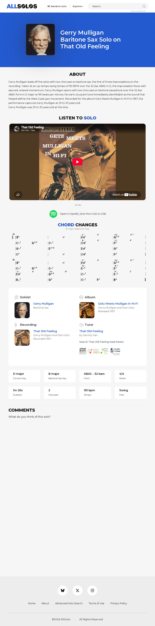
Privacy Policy (118, 603)
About (45, 603)
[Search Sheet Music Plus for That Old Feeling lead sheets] (83, 351)
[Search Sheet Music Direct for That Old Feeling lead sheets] (93, 351)
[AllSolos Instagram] (92, 590)
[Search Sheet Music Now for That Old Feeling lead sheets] (105, 351)
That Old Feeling (45, 331)
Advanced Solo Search (68, 603)
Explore (77, 6)
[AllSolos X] (77, 590)
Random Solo (58, 6)
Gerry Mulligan (43, 303)
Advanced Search (138, 11)
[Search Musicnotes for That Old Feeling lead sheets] (116, 351)
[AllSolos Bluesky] (63, 590)
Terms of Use (96, 603)
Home (31, 603)
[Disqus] (77, 459)
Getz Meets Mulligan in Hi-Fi (118, 303)
